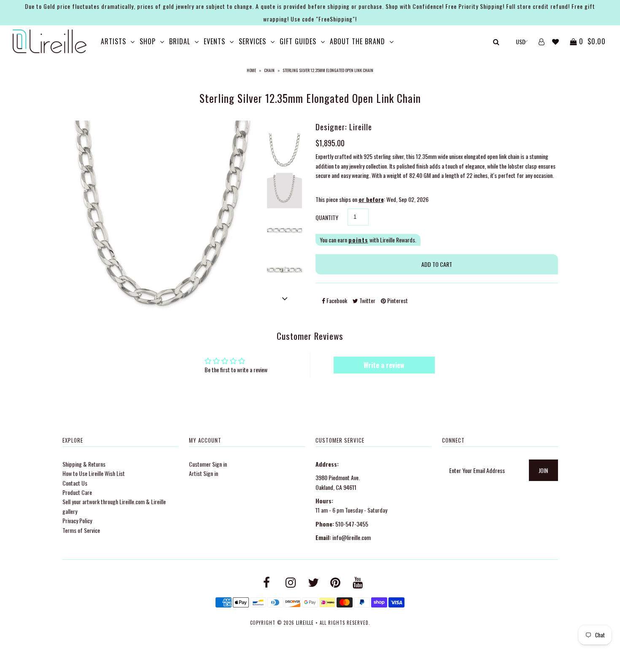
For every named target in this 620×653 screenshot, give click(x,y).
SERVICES (252, 41)
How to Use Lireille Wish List (93, 473)
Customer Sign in (208, 464)
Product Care (77, 492)
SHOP (148, 41)
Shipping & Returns (83, 464)
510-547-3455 (351, 523)
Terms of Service (81, 530)
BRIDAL (179, 41)
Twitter (366, 300)
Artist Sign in (203, 473)
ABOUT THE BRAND (357, 41)
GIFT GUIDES (298, 41)
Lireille (305, 622)
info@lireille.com (351, 537)
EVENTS (214, 41)
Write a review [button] (384, 365)
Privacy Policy (77, 520)
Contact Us (74, 482)
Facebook (336, 300)
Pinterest (397, 300)
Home (251, 70)
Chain (269, 70)
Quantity (326, 217)
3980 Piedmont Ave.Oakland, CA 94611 (337, 482)
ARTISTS (113, 41)
